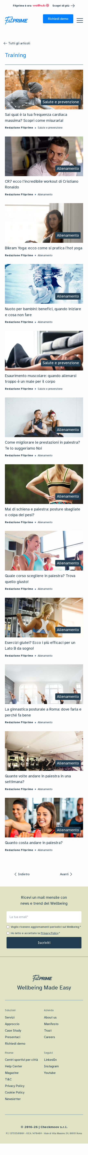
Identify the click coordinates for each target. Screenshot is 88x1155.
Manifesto (51, 1024)
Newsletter (13, 1099)
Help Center (13, 1066)
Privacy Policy (49, 933)
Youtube (50, 1073)
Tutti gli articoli (19, 43)
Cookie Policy (14, 1092)
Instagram (51, 1066)
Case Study (13, 1031)
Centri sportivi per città (21, 1060)
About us (50, 1017)
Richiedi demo (15, 1044)
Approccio (12, 1024)
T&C (8, 1079)
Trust (48, 1031)
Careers (49, 1037)
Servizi (10, 1017)
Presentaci (12, 1037)
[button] (58, 18)
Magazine (12, 1073)
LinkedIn (50, 1060)
